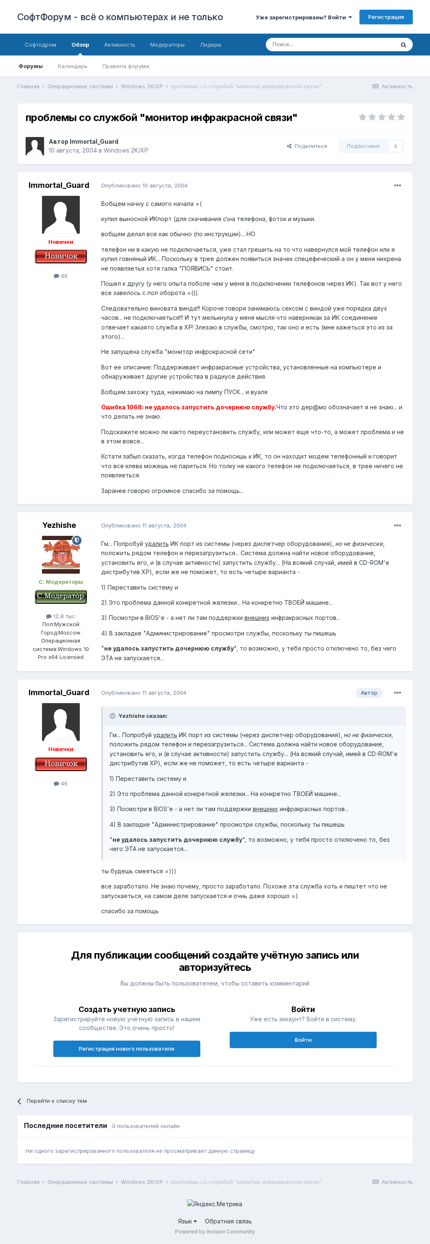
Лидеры (210, 44)
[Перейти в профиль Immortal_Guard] (35, 146)
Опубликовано (144, 185)
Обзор (80, 44)
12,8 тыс (63, 616)
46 (63, 275)
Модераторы (167, 44)
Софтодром (40, 44)
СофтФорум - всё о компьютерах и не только (120, 16)
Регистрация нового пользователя (126, 1048)
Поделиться (309, 145)
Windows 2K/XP (126, 150)
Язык (186, 1221)
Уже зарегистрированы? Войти (302, 17)
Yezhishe (59, 525)
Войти (303, 1039)
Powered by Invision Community (215, 1231)
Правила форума (125, 66)
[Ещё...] (397, 186)
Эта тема (372, 44)
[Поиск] (403, 44)
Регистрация (386, 16)
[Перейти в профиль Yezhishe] (61, 555)
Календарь (72, 66)
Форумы (30, 66)
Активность (119, 44)
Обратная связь (228, 1221)
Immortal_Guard (94, 141)
